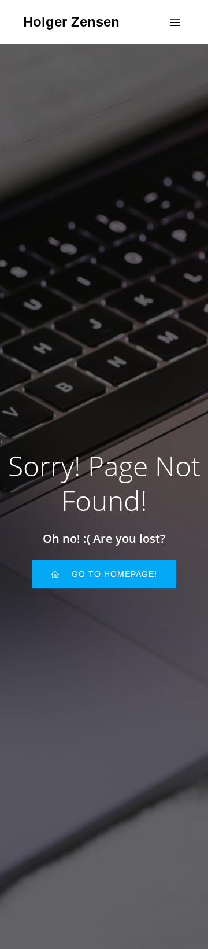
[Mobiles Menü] (175, 22)
